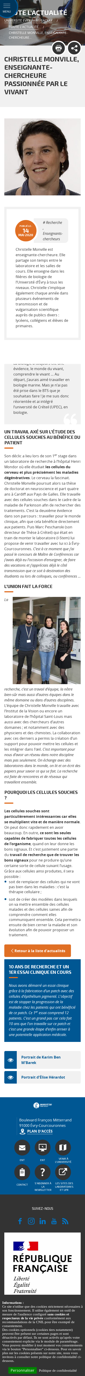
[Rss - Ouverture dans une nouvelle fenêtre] (65, 1223)
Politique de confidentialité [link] (58, 1370)
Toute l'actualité (24, 27)
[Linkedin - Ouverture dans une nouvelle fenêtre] (42, 1223)
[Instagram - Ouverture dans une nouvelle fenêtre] (31, 1223)
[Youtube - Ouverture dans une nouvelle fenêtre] (54, 1223)
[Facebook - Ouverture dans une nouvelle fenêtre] (20, 1223)
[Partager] (74, 48)
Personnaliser (22, 1370)
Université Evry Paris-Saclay (28, 20)
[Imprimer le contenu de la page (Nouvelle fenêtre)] (58, 48)
